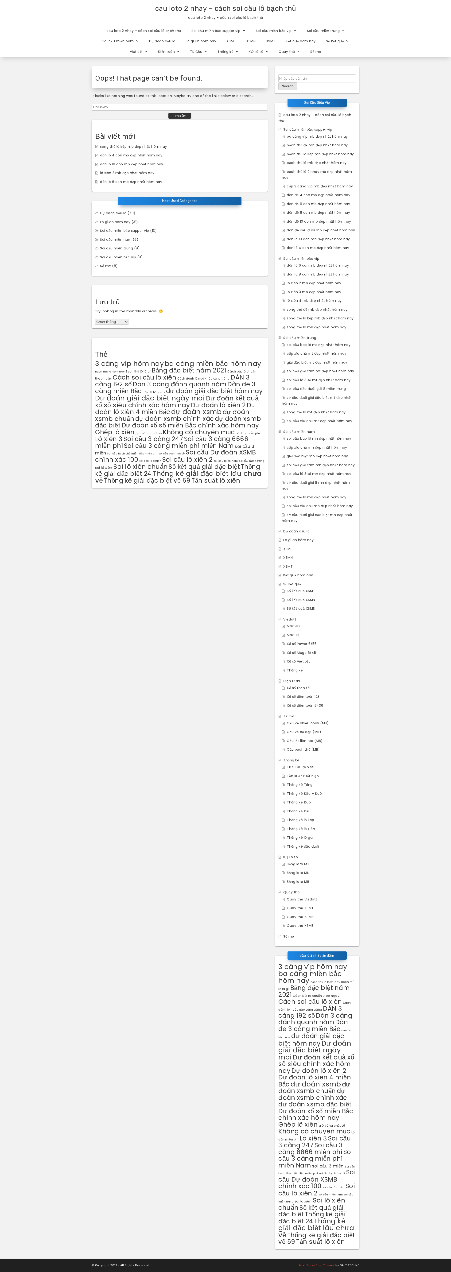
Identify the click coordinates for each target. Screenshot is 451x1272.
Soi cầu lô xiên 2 (187, 459)
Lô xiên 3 (109, 438)
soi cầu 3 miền (328, 1166)
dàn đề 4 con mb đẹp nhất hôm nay (318, 195)
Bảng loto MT (298, 864)
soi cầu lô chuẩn (150, 461)
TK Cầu (196, 51)
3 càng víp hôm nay (129, 363)
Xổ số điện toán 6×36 (305, 705)
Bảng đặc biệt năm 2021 (189, 370)
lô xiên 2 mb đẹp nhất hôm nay (127, 173)
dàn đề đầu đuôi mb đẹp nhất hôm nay (321, 230)
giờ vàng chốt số (149, 433)
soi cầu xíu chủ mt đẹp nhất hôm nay (319, 421)
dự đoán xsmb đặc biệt (315, 1104)
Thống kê (225, 51)
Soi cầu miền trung (323, 30)
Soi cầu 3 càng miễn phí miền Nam (179, 446)
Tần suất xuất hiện (303, 776)
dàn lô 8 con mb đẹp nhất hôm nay (318, 274)
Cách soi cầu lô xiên (144, 377)
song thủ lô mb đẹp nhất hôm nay (316, 327)
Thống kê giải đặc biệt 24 (312, 1217)
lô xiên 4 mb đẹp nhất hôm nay (314, 300)
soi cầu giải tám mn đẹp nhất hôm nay (321, 465)
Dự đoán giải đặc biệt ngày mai (150, 398)
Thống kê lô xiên (301, 828)
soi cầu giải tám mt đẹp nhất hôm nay (320, 371)
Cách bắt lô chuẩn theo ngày (316, 995)
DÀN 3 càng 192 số (310, 1012)
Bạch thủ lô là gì (138, 371)
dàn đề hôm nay (154, 392)
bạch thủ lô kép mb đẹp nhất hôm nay (320, 154)
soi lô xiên (103, 467)
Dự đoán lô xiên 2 (218, 405)
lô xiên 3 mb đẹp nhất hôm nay (314, 292)
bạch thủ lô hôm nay (110, 371)
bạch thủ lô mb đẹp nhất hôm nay (317, 162)
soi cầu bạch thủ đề (172, 453)
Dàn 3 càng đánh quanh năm (179, 384)
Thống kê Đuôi (299, 802)
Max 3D (293, 635)
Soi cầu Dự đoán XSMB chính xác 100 (317, 1179)
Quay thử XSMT (300, 908)
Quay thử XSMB (300, 925)
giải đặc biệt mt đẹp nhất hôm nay (317, 362)
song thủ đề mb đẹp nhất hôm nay (317, 309)
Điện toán (166, 51)
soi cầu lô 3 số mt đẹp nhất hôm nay (319, 380)
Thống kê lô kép (300, 820)
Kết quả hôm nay (301, 41)
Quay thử (287, 51)
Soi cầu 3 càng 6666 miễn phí (310, 1148)
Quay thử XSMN (300, 917)
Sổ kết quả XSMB (301, 608)
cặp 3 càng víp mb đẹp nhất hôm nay (320, 186)
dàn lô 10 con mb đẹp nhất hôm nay (131, 164)
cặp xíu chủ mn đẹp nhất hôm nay (317, 447)
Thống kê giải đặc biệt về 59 (147, 480)
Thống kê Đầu (299, 811)
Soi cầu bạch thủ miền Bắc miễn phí (132, 453)
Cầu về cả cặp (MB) (304, 731)
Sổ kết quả (335, 41)
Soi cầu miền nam (118, 41)
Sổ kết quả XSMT (301, 591)
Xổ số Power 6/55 (301, 643)
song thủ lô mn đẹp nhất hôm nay (316, 497)
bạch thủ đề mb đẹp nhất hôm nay (317, 145)
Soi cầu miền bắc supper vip (216, 30)
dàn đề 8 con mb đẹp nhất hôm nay (318, 212)
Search (288, 86)
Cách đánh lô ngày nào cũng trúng (203, 378)
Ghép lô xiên (114, 432)
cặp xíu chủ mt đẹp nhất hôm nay (316, 353)
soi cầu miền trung (251, 461)
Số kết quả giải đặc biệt (204, 466)
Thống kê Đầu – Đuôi (305, 793)
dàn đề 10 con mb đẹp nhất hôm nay (319, 221)
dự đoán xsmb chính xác (174, 419)
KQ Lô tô (256, 51)
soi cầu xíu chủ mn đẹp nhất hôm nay (320, 506)
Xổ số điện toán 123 (303, 696)
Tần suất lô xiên (215, 480)
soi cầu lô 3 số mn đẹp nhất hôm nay (319, 473)
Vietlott (136, 51)
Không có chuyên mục (199, 432)
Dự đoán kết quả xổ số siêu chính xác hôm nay (177, 401)
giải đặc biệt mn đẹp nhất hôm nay (317, 456)
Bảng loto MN (298, 872)
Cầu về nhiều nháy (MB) (308, 723)
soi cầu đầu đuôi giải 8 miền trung (316, 388)
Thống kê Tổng (300, 784)
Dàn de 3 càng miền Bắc (313, 1025)
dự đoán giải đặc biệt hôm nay (214, 391)
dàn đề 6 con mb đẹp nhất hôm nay (318, 204)
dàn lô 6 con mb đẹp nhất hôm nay (131, 181)
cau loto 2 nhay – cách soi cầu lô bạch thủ (225, 8)
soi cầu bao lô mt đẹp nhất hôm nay (318, 344)
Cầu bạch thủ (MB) (303, 749)
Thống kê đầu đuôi (303, 846)
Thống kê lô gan (301, 837)
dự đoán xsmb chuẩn (314, 1087)
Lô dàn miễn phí (248, 433)
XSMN (251, 41)
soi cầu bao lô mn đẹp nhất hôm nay (319, 438)
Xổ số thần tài (299, 688)
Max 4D (293, 626)
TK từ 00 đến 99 (301, 767)
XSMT (271, 41)
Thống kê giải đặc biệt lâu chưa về (316, 1228)
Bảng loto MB (298, 881)
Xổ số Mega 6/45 (301, 652)
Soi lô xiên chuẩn (140, 466)
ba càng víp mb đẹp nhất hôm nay (317, 136)
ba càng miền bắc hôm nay (213, 363)
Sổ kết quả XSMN (301, 599)
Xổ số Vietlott (298, 661)
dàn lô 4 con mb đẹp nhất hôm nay (131, 155)
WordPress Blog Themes (317, 1265)
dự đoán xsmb (196, 411)
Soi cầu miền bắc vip (274, 30)
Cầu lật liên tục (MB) (305, 740)
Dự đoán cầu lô (162, 41)
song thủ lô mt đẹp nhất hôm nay (316, 412)
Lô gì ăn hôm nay (201, 41)
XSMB (231, 41)
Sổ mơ (315, 51)
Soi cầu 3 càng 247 (153, 438)
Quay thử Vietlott (302, 899)
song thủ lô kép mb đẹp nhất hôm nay (133, 146)
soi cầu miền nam (226, 461)
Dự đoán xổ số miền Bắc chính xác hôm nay (190, 425)
